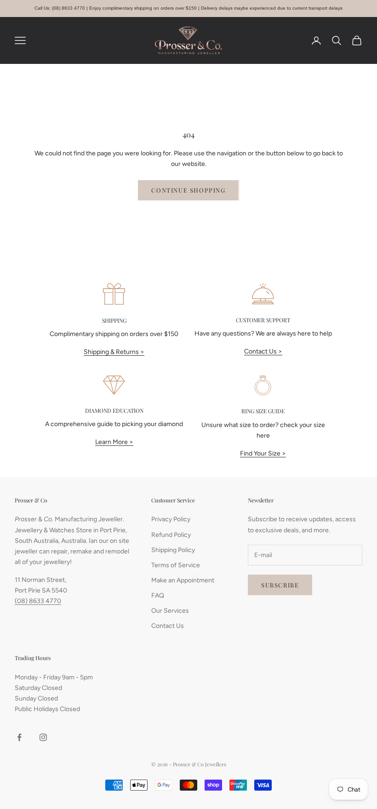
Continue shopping (188, 190)
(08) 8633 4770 (38, 601)
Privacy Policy (170, 519)
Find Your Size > (263, 453)
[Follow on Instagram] (43, 737)
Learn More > (114, 442)
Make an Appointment (182, 580)
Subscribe (280, 585)
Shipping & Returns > (114, 352)
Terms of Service (175, 565)
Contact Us (167, 626)
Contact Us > (263, 351)
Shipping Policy (173, 550)
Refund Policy (171, 535)
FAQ (157, 595)
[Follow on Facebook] (19, 737)
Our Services (170, 611)
